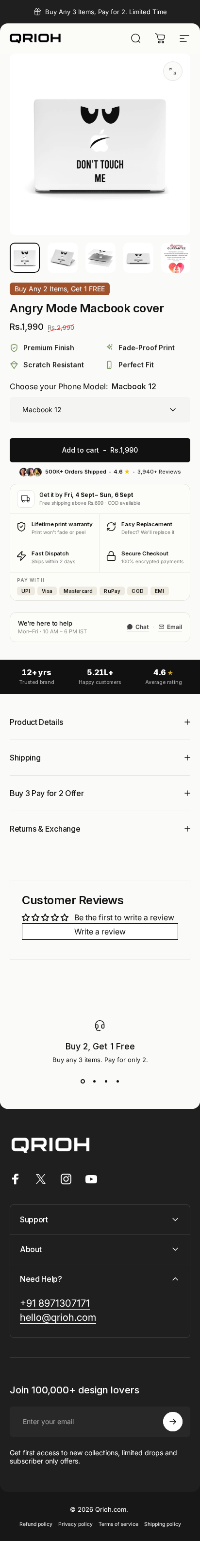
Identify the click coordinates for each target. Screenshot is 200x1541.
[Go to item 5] (176, 258)
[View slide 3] (106, 1081)
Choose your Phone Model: (83, 386)
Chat (142, 626)
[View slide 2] (94, 1081)
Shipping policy (162, 1524)
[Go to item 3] (100, 258)
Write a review (100, 931)
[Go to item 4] (138, 258)
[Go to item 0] (25, 258)
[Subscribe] (173, 1421)
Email (174, 626)
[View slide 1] (82, 1081)
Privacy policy (75, 1524)
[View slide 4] (117, 1081)
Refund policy (35, 1524)
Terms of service (118, 1524)
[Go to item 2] (63, 258)
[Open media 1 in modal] (173, 71)
